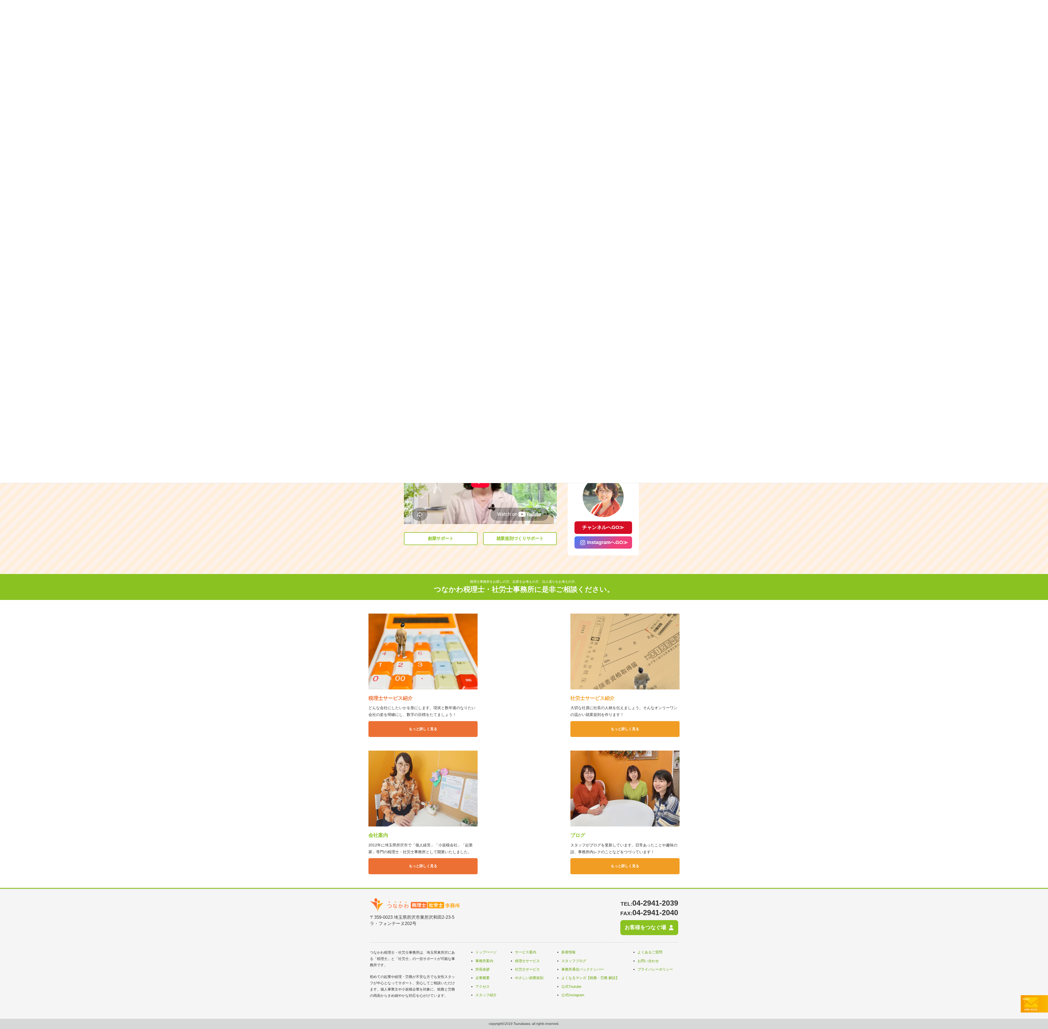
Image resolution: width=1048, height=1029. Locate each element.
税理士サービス (527, 961)
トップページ (486, 952)
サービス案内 (525, 952)
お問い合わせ (648, 961)
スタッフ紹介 (486, 995)
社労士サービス (527, 969)
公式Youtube (571, 987)
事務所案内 (484, 961)
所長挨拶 (482, 969)
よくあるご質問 (650, 952)
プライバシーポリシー (655, 969)
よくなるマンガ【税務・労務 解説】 (590, 978)
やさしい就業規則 (529, 978)
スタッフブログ (573, 961)
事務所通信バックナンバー (582, 969)
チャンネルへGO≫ (603, 527)
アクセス (482, 987)
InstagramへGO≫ (607, 542)
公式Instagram (572, 995)
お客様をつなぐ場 (645, 927)
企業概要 (482, 978)
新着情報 (568, 952)
